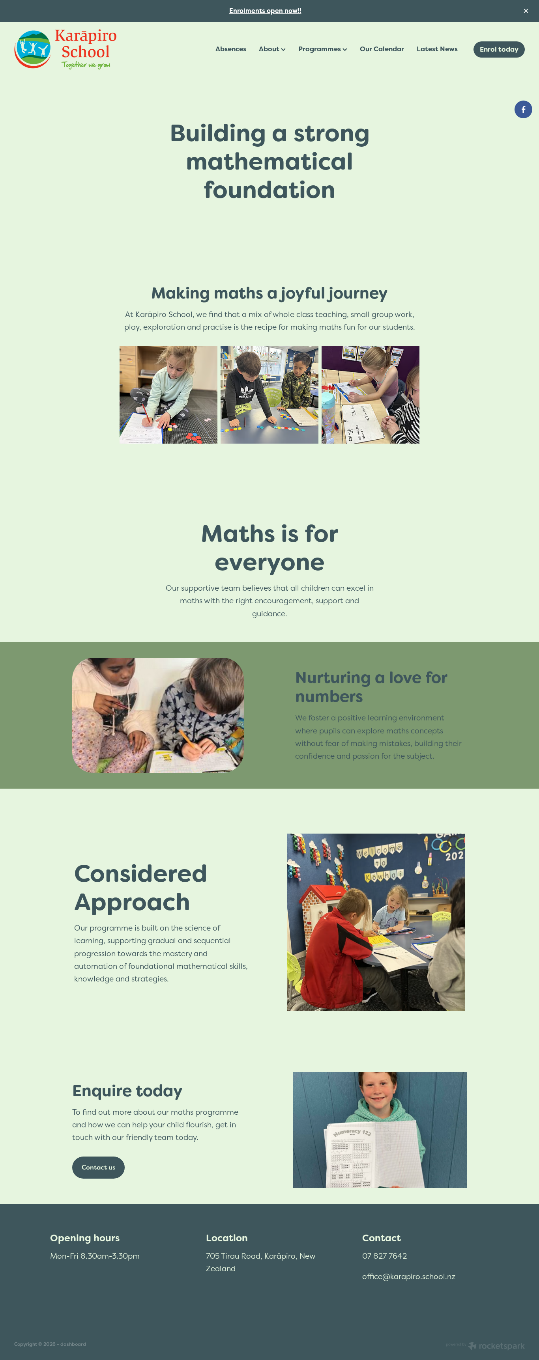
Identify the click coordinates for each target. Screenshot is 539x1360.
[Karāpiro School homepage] (65, 49)
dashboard (73, 1344)
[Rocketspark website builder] (485, 1346)
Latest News (437, 49)
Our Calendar (382, 49)
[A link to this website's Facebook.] (523, 109)
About (270, 49)
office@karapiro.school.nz (408, 1276)
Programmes (320, 49)
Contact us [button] (98, 1167)
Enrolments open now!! (265, 11)
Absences (230, 49)
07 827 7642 (384, 1256)
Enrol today (499, 49)
